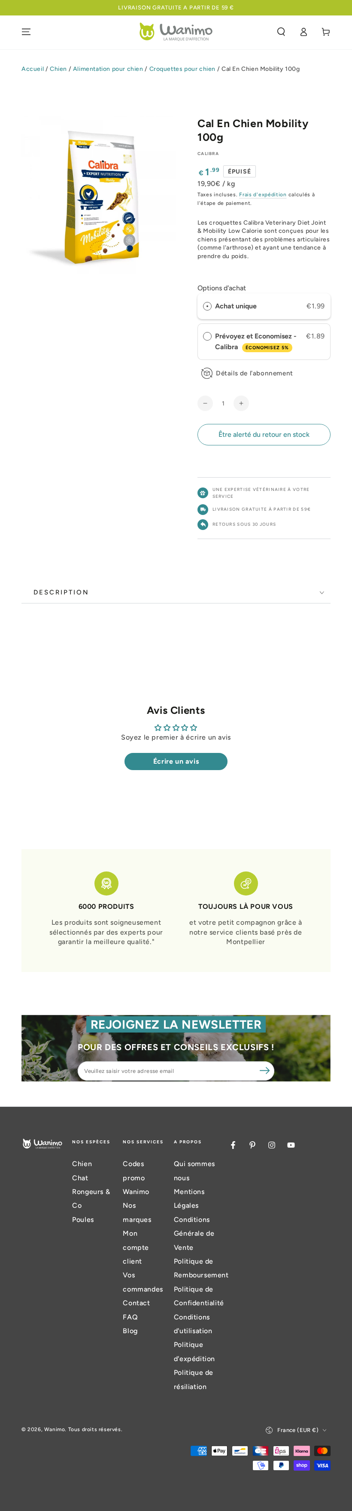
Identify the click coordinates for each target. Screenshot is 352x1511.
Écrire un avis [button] (176, 761)
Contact (136, 1303)
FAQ (130, 1317)
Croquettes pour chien (182, 69)
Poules (83, 1220)
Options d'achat (221, 288)
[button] (281, 31)
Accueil (32, 69)
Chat (80, 1178)
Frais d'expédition (263, 195)
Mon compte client (136, 1247)
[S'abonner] (264, 1070)
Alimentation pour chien (108, 69)
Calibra (208, 153)
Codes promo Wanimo (136, 1178)
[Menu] (26, 31)
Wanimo (54, 1429)
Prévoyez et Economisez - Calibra (256, 341)
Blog (130, 1331)
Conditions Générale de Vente (194, 1234)
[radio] (207, 306)
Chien (58, 69)
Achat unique (236, 306)
